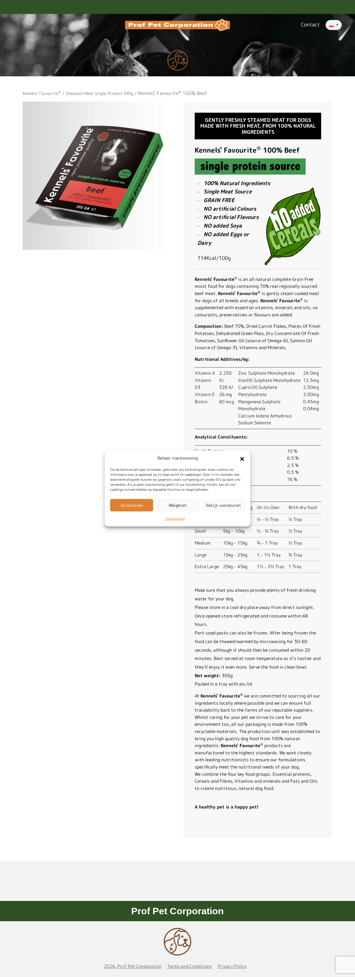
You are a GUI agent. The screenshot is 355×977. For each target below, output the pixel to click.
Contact (310, 24)
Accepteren (132, 505)
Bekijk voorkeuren (223, 505)
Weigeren (177, 505)
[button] (242, 458)
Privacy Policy (232, 966)
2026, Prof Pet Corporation (132, 966)
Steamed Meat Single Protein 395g (99, 93)
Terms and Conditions (189, 966)
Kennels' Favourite (42, 93)
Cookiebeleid (175, 518)
